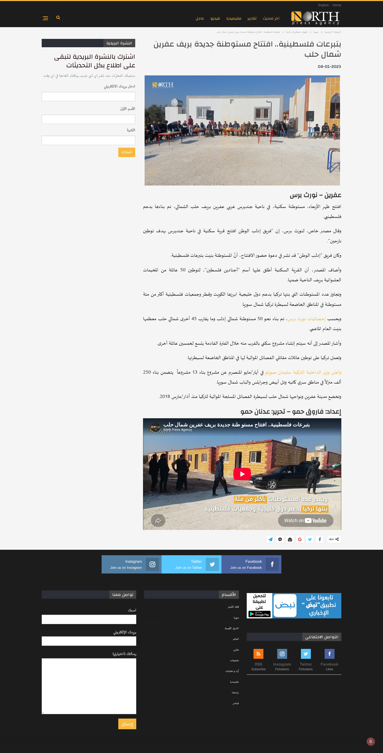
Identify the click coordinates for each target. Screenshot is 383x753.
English (323, 5)
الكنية (131, 130)
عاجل (200, 18)
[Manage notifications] (371, 741)
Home (337, 5)
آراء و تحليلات (232, 671)
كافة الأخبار (233, 607)
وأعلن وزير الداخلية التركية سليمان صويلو (303, 372)
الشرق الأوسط (232, 628)
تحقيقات (234, 660)
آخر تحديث (271, 18)
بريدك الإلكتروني (124, 632)
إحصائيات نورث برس (307, 319)
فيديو (215, 18)
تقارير (252, 18)
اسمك (132, 610)
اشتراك (126, 152)
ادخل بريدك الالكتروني (119, 86)
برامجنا (235, 692)
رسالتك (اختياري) (124, 654)
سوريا (236, 617)
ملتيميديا (233, 18)
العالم (236, 639)
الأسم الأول (127, 109)
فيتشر (236, 703)
